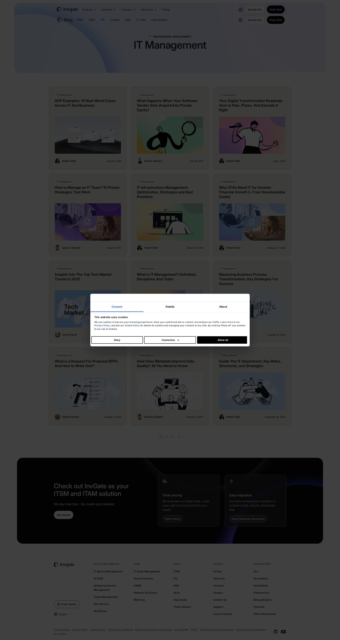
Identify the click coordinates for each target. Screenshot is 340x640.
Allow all (223, 339)
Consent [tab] (117, 306)
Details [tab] (170, 306)
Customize (168, 339)
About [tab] (223, 306)
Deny (117, 339)
